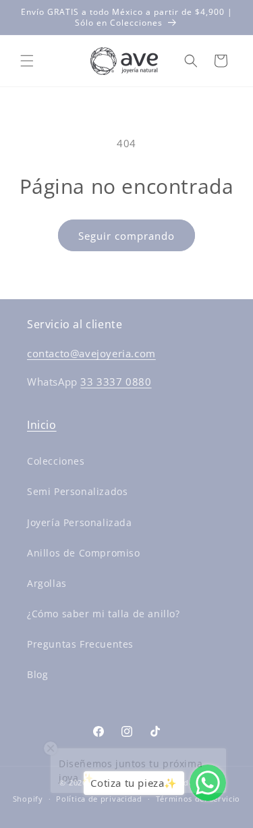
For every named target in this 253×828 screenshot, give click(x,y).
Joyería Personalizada (79, 522)
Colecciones (56, 461)
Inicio (42, 424)
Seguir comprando (126, 235)
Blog (37, 674)
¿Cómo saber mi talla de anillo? (103, 613)
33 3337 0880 (115, 381)
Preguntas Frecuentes (80, 644)
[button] (27, 61)
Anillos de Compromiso (83, 552)
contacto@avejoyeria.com (91, 353)
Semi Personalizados (77, 491)
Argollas (47, 583)
